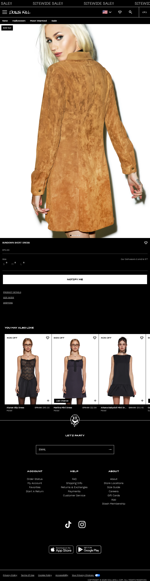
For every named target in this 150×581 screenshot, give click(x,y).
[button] (47, 3)
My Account (35, 483)
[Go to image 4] (77, 235)
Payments (74, 491)
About (113, 479)
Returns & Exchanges (74, 487)
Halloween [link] (18, 21)
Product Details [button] (12, 292)
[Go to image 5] (79, 235)
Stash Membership (113, 504)
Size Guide (113, 487)
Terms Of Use (27, 575)
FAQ (74, 479)
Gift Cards (114, 495)
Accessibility (61, 575)
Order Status (35, 479)
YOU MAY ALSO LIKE (19, 327)
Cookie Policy (45, 575)
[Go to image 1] (70, 235)
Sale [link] (54, 21)
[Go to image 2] (72, 235)
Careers (114, 491)
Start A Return (35, 491)
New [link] (5, 21)
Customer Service (74, 495)
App (113, 499)
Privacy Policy (10, 575)
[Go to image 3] (75, 235)
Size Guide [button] (8, 298)
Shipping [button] (8, 303)
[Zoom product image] (75, 131)
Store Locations (113, 483)
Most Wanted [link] (38, 21)
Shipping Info (74, 483)
